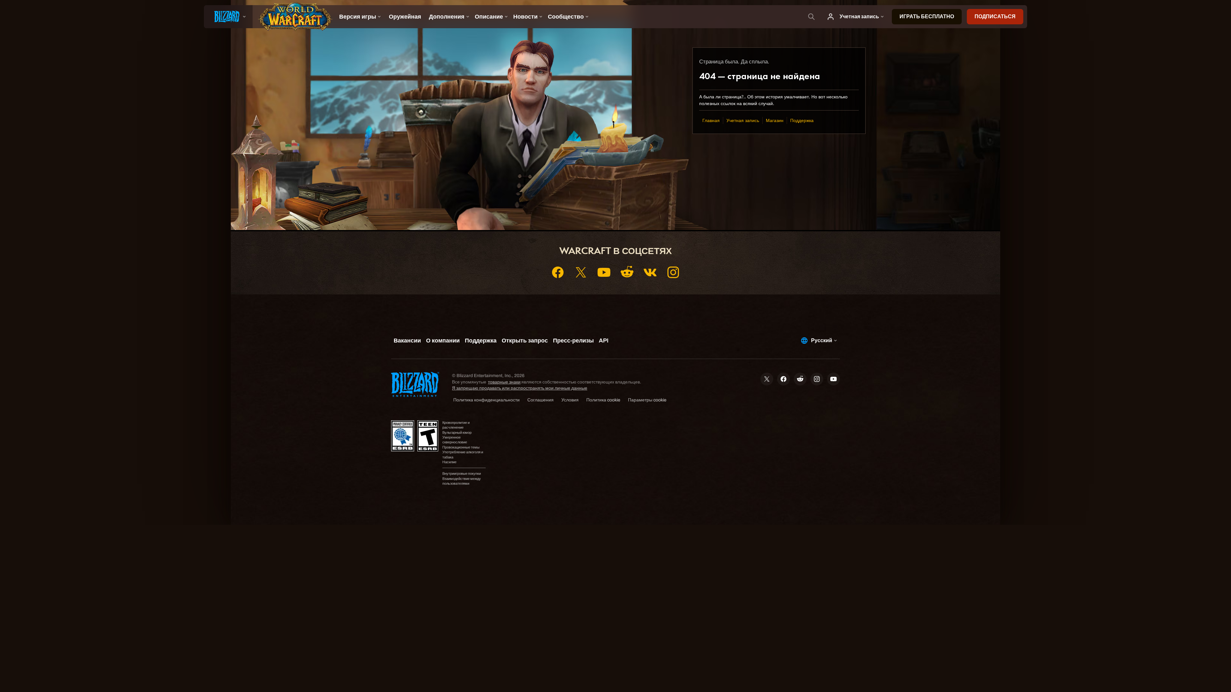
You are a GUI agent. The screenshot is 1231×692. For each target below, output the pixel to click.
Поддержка (802, 120)
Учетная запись (742, 120)
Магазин (774, 120)
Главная (711, 120)
